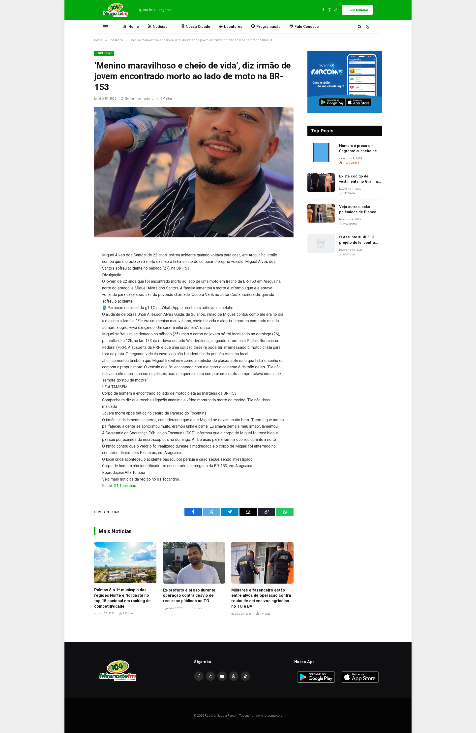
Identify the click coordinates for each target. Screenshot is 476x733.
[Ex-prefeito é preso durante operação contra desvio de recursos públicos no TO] (194, 562)
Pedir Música (357, 10)
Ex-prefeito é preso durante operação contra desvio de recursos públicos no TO (189, 595)
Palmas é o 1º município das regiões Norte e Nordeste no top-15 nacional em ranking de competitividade (122, 598)
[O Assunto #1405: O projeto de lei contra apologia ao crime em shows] (321, 243)
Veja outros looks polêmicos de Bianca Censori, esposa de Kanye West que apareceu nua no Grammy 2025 (357, 210)
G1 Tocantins (125, 485)
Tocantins (104, 53)
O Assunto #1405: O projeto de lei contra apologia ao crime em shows (358, 240)
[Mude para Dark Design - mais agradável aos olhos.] (367, 27)
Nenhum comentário (139, 98)
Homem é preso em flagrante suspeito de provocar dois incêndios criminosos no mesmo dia (360, 148)
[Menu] (105, 26)
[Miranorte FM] (115, 10)
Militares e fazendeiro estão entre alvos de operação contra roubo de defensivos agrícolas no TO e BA (261, 598)
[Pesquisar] (359, 26)
